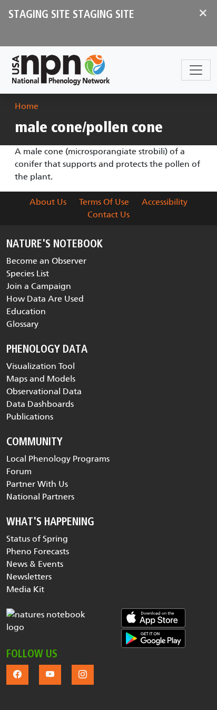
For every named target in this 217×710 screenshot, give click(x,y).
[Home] (60, 70)
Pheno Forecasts (37, 551)
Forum (19, 471)
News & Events (34, 564)
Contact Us (108, 214)
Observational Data (44, 391)
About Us (47, 202)
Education (26, 311)
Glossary (22, 324)
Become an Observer (46, 261)
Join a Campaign (38, 286)
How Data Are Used (45, 299)
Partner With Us (37, 484)
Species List (27, 273)
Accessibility (165, 202)
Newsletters (29, 577)
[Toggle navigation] (196, 70)
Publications (29, 417)
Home (26, 106)
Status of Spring (37, 539)
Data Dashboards (40, 404)
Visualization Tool (40, 366)
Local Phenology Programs (58, 459)
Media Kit (25, 589)
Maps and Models (40, 379)
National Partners (40, 497)
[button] (51, 621)
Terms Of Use (104, 202)
